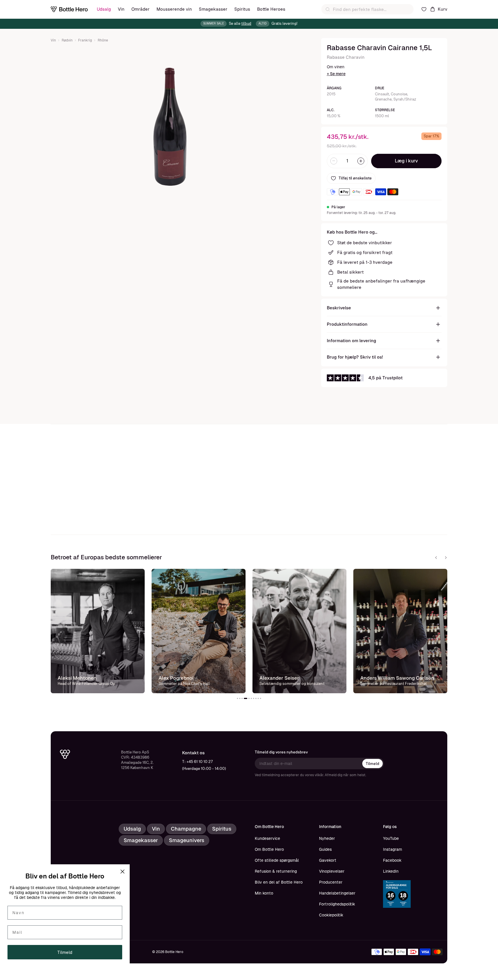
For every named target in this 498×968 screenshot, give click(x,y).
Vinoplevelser (331, 871)
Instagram (392, 849)
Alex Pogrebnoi (176, 678)
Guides (325, 849)
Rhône (103, 40)
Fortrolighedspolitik (337, 904)
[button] (237, 698)
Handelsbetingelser (337, 893)
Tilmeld (372, 763)
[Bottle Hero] (69, 9)
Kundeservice (267, 838)
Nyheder (327, 838)
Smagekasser (213, 9)
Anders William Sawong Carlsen (397, 678)
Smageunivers (186, 840)
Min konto (264, 893)
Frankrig (85, 40)
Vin (121, 9)
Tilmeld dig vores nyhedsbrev (281, 752)
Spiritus (242, 9)
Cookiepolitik (331, 915)
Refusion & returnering (276, 871)
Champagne (186, 829)
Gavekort (327, 860)
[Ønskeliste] (423, 9)
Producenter (330, 882)
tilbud (246, 23)
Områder (140, 9)
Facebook (392, 860)
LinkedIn (391, 871)
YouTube (391, 838)
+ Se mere (336, 73)
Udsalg (104, 9)
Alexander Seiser (279, 678)
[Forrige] (436, 557)
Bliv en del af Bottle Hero (279, 882)
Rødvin (67, 40)
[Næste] (446, 557)
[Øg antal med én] (360, 161)
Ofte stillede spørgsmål (277, 860)
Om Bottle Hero (269, 849)
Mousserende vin (174, 9)
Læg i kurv (406, 161)
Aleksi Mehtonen (77, 678)
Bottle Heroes (271, 9)
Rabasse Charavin (346, 57)
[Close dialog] (122, 871)
